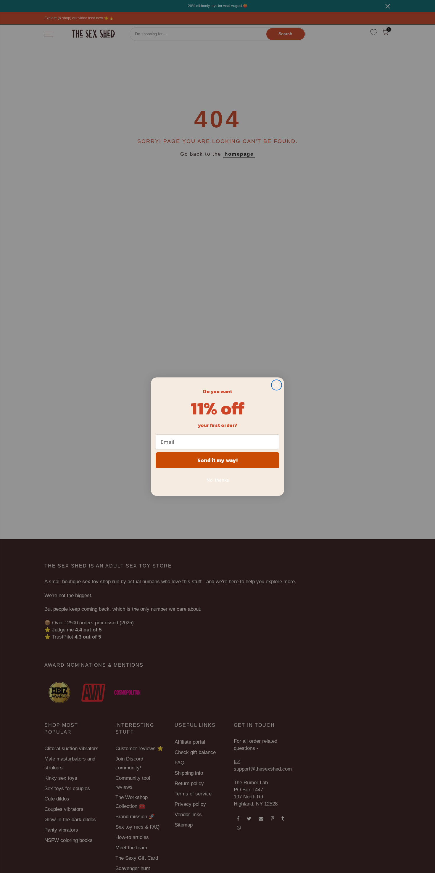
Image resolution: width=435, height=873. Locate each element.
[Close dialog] (276, 385)
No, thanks (218, 479)
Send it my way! (217, 460)
